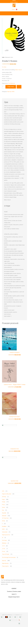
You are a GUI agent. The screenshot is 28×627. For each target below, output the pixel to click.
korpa (13, 9)
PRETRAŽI (14, 0)
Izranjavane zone (14, 448)
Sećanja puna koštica (14, 416)
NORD (13, 91)
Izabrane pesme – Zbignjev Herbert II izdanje (14, 384)
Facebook (11, 2)
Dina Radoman (11, 83)
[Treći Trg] (14, 5)
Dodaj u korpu (11, 86)
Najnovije (9, 91)
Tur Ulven (4, 67)
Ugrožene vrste (14, 481)
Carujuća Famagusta (14, 352)
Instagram (16, 2)
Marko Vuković (18, 69)
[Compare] (19, 87)
